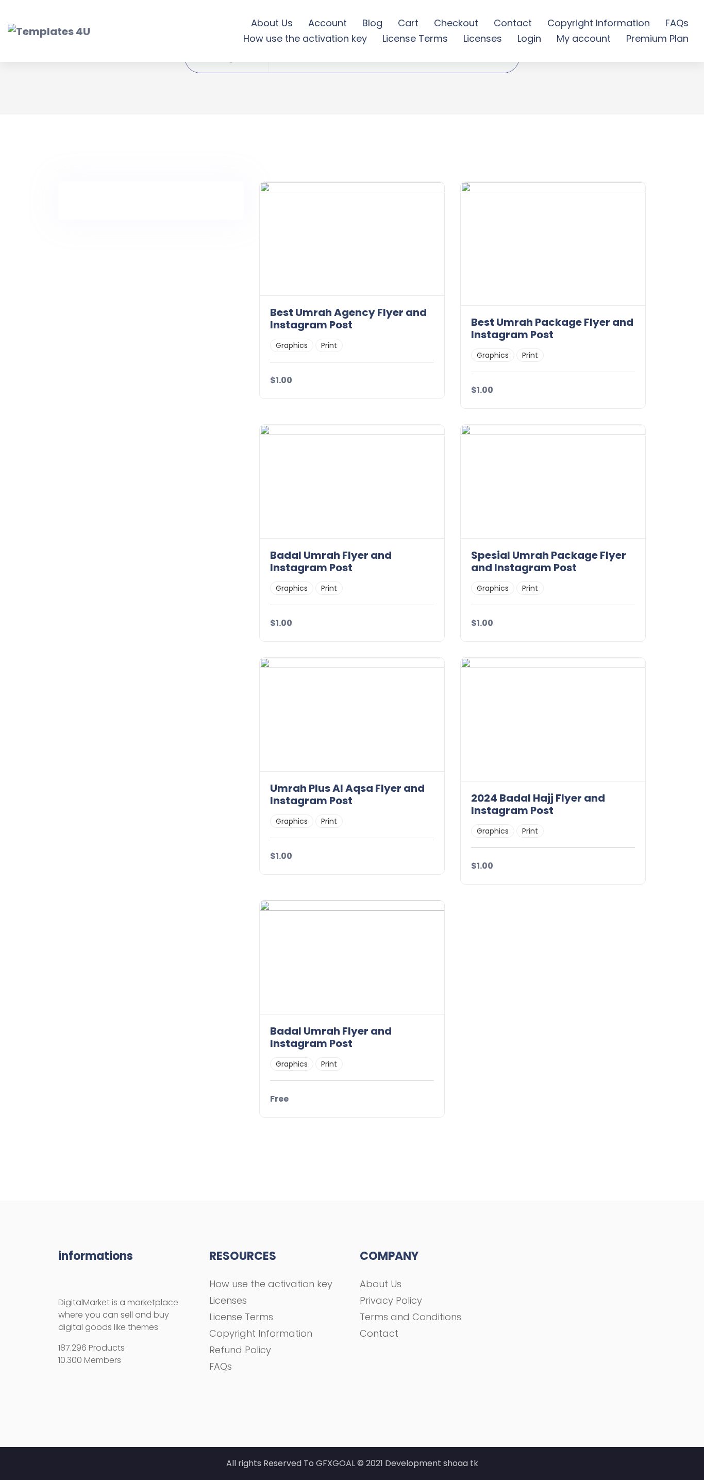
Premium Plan (657, 38)
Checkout (456, 22)
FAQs (677, 22)
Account (327, 22)
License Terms (415, 38)
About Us (272, 22)
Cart (408, 22)
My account (584, 38)
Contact (513, 22)
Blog (372, 22)
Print (329, 345)
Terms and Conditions (410, 1316)
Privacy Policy (391, 1300)
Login (529, 38)
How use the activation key (305, 38)
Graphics (292, 345)
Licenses (482, 38)
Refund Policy (240, 1349)
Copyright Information (598, 22)
